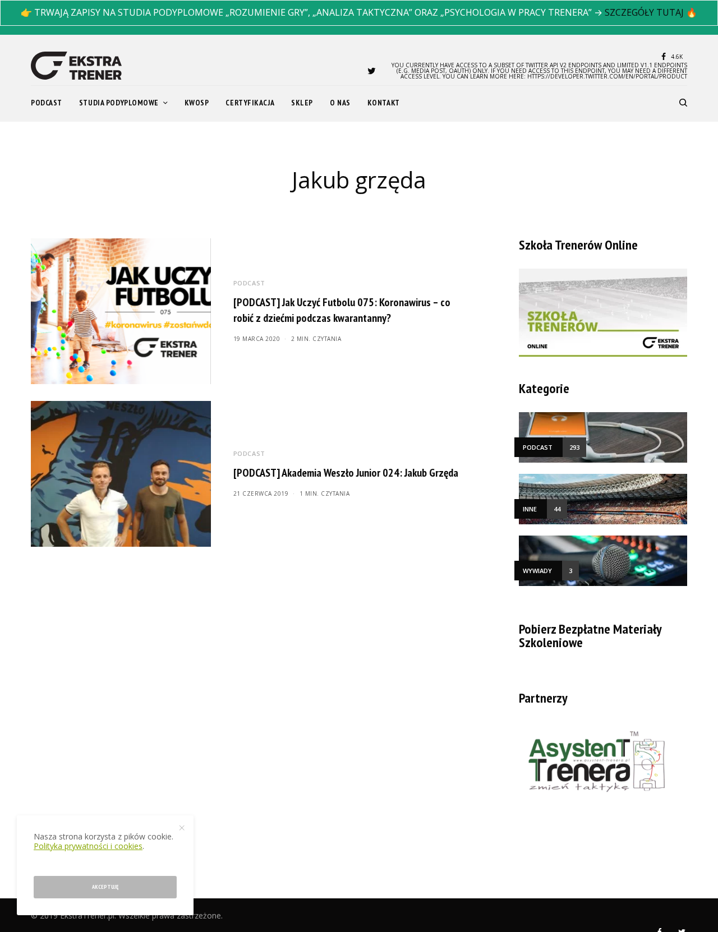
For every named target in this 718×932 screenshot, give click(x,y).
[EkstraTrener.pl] (76, 66)
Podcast (249, 283)
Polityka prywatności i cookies (88, 846)
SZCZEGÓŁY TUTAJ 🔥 (651, 12)
